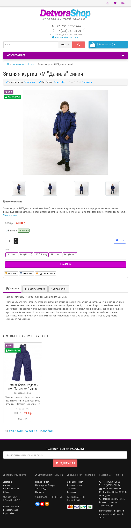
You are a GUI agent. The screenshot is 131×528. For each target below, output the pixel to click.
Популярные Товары (45, 485)
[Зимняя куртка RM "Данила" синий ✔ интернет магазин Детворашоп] (65, 132)
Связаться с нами (11, 506)
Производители (42, 481)
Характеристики (36, 288)
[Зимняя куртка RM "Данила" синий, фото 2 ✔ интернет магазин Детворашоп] (81, 188)
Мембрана (48, 430)
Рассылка (71, 492)
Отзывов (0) (60, 288)
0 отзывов (87, 82)
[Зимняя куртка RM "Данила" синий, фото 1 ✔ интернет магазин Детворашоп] (50, 188)
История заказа (74, 485)
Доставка (7, 481)
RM (40, 430)
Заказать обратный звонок (66, 37)
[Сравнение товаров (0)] (108, 3)
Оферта (6, 492)
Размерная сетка (11, 488)
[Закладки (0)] (115, 3)
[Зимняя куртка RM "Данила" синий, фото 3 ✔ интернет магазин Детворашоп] (112, 188)
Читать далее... (11, 215)
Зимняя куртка (16, 430)
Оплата (6, 485)
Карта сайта (8, 513)
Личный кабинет (75, 481)
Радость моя (31, 430)
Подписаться (67, 463)
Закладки (71, 488)
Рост (7, 249)
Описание (14, 288)
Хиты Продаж (41, 488)
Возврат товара (10, 509)
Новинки (39, 492)
